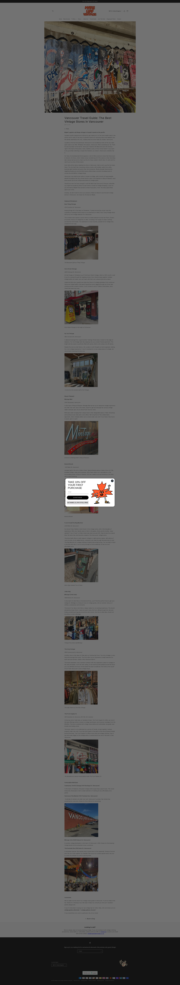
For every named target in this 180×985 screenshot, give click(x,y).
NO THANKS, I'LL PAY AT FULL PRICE (77, 502)
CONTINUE (77, 497)
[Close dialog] (112, 481)
